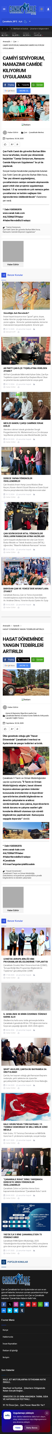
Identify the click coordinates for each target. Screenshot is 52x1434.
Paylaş (11, 85)
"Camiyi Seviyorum (13, 227)
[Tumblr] (22, 1310)
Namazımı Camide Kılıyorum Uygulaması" (19, 232)
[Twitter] (9, 1304)
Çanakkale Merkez (36, 132)
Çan (15, 41)
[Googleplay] (9, 1310)
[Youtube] (28, 1304)
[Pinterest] (34, 1304)
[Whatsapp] (40, 1304)
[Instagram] (16, 1304)
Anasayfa (6, 41)
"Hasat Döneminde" (13, 871)
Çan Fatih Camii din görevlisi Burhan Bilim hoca (21, 230)
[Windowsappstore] (16, 1310)
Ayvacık (16, 626)
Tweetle (25, 85)
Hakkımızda (8, 1337)
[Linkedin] (22, 1304)
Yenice (21, 718)
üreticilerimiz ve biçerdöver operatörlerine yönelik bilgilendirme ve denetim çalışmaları (22, 877)
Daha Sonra (31, 1428)
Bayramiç (16, 713)
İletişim (6, 1357)
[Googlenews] (46, 1304)
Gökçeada (44, 716)
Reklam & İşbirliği (10, 1350)
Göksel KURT (11, 332)
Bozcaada (29, 713)
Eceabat (24, 716)
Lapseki (9, 718)
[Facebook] (3, 1304)
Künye (5, 1330)
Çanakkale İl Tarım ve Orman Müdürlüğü (18, 873)
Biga (22, 713)
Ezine (30, 716)
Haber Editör (13, 132)
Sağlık (15, 718)
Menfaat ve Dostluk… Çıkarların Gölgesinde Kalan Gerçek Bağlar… (32, 29)
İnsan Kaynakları (10, 1344)
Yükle (18, 1428)
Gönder (40, 85)
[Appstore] (3, 1310)
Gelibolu (36, 716)
